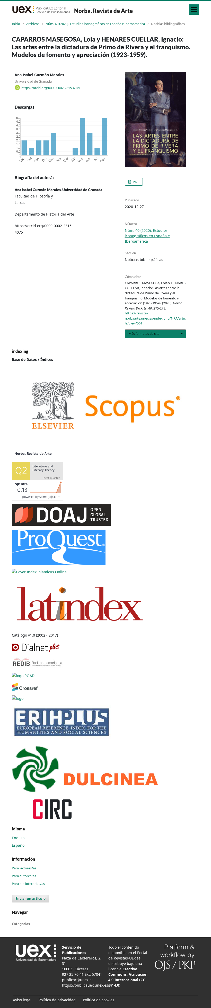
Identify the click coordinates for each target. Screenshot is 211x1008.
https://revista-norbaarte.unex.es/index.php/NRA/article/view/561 (155, 318)
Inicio (16, 23)
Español (18, 845)
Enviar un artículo (30, 898)
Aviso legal (22, 999)
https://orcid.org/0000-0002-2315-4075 (50, 87)
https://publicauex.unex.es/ (85, 985)
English (18, 837)
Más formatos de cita (144, 333)
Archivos (32, 23)
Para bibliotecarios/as (28, 883)
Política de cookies (98, 999)
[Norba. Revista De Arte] (105, 405)
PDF (135, 181)
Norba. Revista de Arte (103, 10)
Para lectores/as (24, 868)
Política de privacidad (57, 999)
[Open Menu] (194, 9)
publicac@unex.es (77, 979)
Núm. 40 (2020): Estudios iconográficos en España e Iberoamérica (95, 23)
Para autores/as (24, 876)
